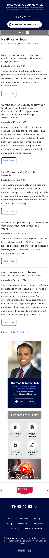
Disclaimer (23, 518)
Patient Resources (24, 415)
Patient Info (12, 44)
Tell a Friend (38, 523)
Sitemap (9, 523)
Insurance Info (32, 453)
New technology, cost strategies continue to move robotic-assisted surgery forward (22, 58)
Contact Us (10, 528)
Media (20, 44)
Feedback (22, 523)
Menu (20, 32)
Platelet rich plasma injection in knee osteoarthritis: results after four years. (24, 225)
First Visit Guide (15, 435)
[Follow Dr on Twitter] (19, 507)
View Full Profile (26, 401)
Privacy (37, 518)
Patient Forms (32, 435)
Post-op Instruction (15, 453)
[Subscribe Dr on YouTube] (24, 507)
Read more (8, 93)
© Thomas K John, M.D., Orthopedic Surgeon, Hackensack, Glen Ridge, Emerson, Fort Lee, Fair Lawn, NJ (24, 541)
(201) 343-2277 (26, 16)
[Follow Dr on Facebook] (14, 507)
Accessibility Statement (32, 528)
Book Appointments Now (26, 24)
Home (3, 44)
